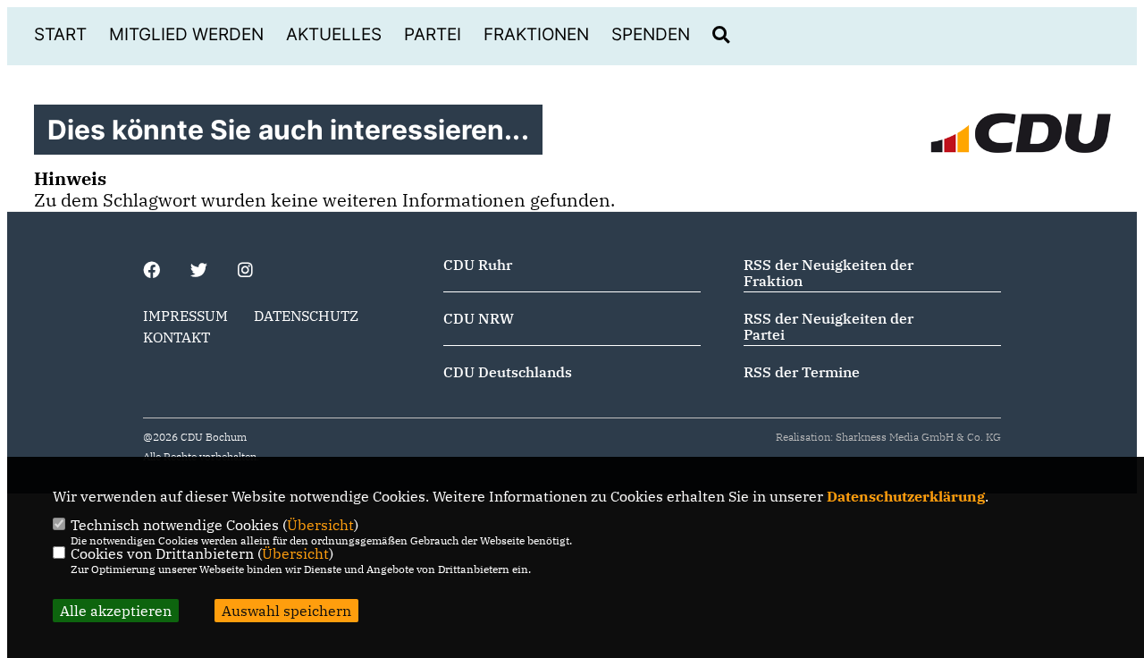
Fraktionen (536, 34)
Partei (432, 34)
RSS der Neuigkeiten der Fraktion (828, 273)
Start (60, 34)
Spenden (650, 34)
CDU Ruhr (477, 265)
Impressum (185, 316)
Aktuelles (334, 34)
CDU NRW (478, 318)
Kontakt (176, 337)
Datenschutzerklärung (906, 496)
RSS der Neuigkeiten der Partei (828, 326)
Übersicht (320, 525)
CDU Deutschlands (507, 372)
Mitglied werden (186, 34)
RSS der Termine (802, 372)
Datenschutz (306, 316)
